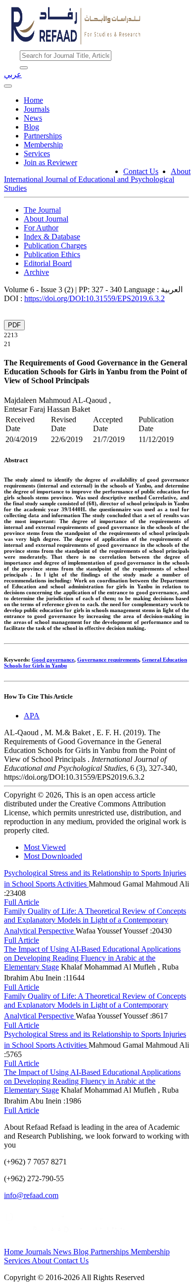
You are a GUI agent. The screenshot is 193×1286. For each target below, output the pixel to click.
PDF (14, 325)
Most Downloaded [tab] (53, 856)
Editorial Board (48, 263)
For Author (41, 227)
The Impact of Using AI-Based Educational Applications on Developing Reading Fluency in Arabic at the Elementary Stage (92, 958)
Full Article (21, 902)
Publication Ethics (52, 254)
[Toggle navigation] (8, 86)
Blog (31, 127)
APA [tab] (32, 715)
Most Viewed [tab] (45, 847)
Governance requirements (108, 660)
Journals (36, 109)
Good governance (53, 660)
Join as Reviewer (50, 162)
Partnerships (43, 136)
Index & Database (52, 236)
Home (33, 100)
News (33, 118)
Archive (36, 272)
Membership (43, 144)
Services (37, 153)
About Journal (46, 219)
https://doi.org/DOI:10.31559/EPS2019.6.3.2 (94, 298)
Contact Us (140, 171)
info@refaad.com (31, 1195)
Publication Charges (55, 245)
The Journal (42, 210)
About (181, 171)
